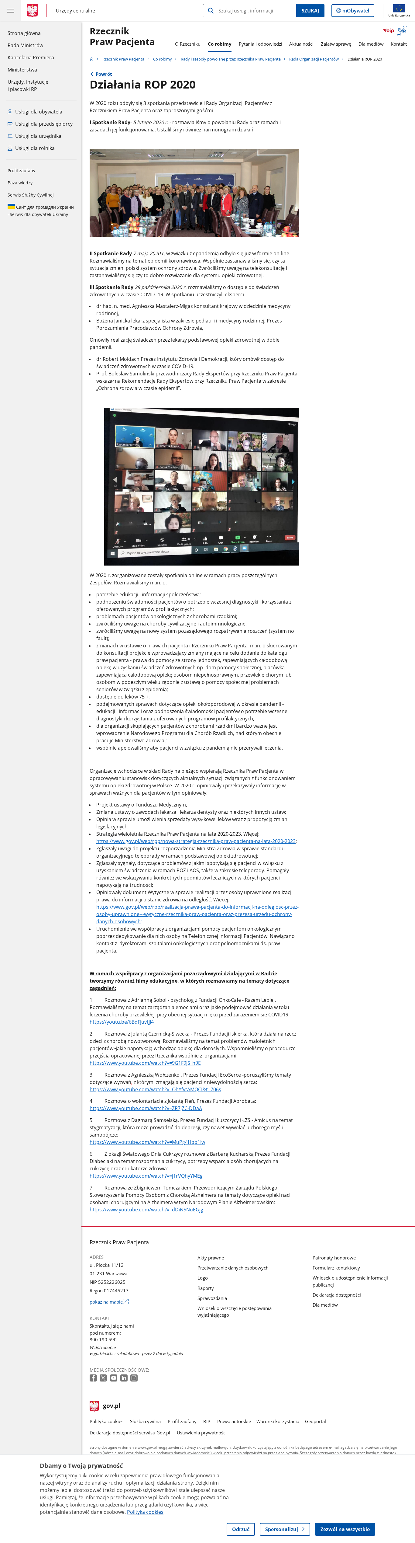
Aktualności (301, 44)
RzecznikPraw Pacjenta (122, 37)
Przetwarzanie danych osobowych (233, 1268)
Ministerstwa (22, 69)
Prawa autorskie (234, 1421)
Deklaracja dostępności (337, 1295)
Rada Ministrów (25, 45)
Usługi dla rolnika (34, 148)
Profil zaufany (21, 170)
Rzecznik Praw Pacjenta (123, 59)
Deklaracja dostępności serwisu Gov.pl (130, 1433)
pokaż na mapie (109, 1301)
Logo (202, 1278)
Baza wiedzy (20, 183)
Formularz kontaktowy (336, 1268)
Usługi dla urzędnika (37, 136)
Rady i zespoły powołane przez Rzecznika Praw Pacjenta (231, 59)
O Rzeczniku (188, 44)
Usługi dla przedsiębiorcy (43, 123)
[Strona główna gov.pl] (33, 10)
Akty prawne (210, 1258)
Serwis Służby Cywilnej (31, 195)
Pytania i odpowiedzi (260, 44)
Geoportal (315, 1421)
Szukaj (310, 10)
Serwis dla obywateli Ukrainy (41, 210)
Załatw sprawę (336, 44)
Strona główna (31, 33)
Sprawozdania (212, 1298)
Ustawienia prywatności (202, 1433)
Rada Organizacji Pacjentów (314, 59)
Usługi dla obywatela (38, 111)
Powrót (104, 74)
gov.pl (111, 1406)
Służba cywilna (145, 1421)
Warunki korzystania (277, 1421)
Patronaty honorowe (334, 1258)
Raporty (205, 1288)
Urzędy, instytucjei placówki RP (28, 85)
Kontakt (399, 44)
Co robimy (220, 44)
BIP (206, 1421)
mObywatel (355, 12)
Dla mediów (371, 44)
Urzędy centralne (75, 10)
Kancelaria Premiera (31, 57)
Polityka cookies (106, 1421)
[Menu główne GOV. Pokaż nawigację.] (10, 10)
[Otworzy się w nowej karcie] (94, 1378)
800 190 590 (103, 1339)
